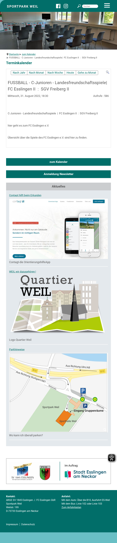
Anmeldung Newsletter (58, 174)
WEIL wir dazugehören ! (22, 271)
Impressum (12, 524)
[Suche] (107, 73)
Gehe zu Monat (87, 72)
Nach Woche (55, 72)
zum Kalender (58, 162)
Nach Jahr (19, 72)
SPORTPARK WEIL (22, 6)
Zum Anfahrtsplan (71, 507)
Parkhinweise (17, 349)
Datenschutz (28, 524)
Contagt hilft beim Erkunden (25, 195)
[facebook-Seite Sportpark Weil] (60, 7)
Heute (70, 72)
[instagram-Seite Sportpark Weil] (67, 7)
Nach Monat (36, 72)
